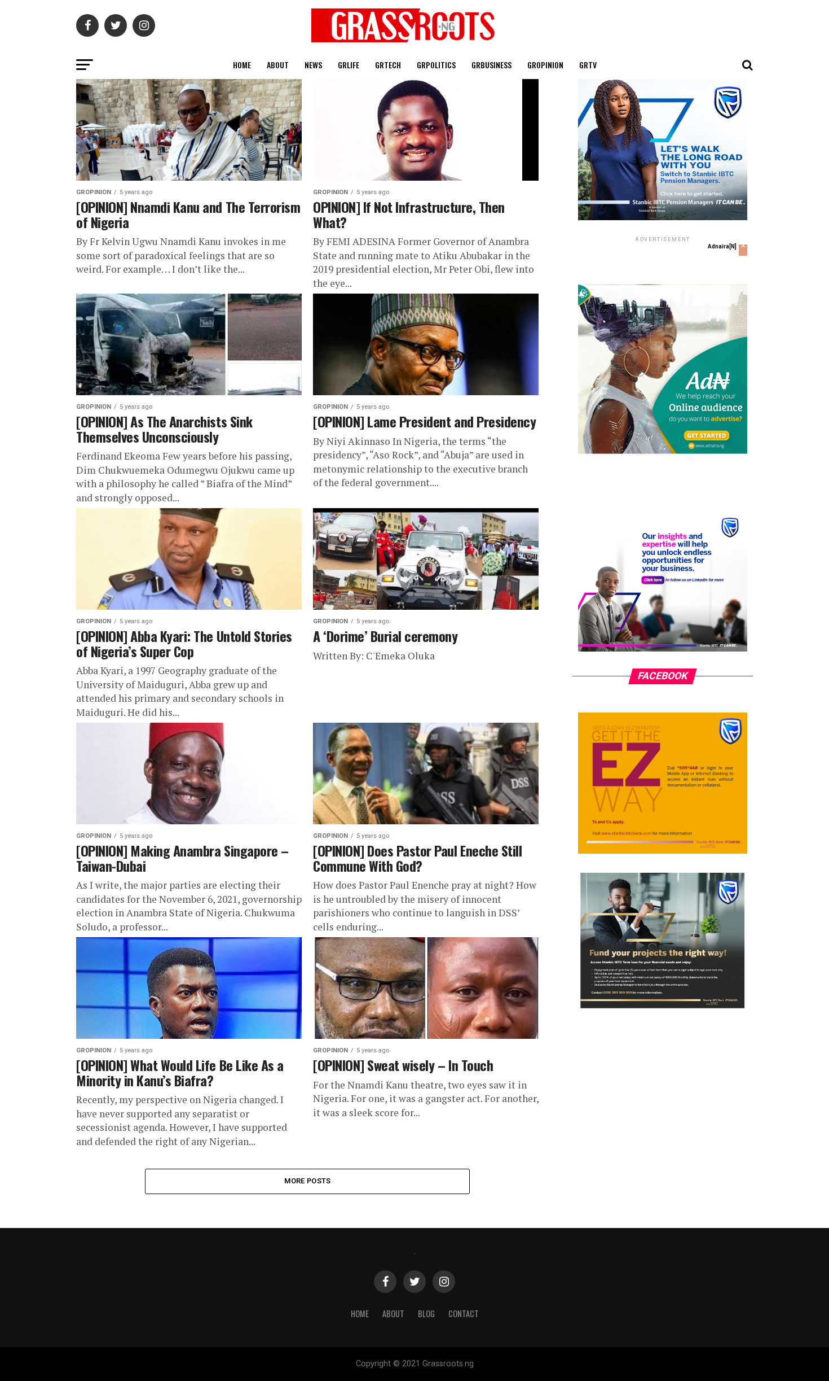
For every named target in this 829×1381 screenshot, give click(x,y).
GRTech (388, 65)
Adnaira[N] (722, 246)
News (313, 65)
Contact (463, 1313)
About (278, 65)
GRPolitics (436, 65)
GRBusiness (491, 65)
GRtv (588, 65)
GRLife (348, 65)
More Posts (307, 1181)
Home (242, 65)
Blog (426, 1313)
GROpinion (545, 65)
